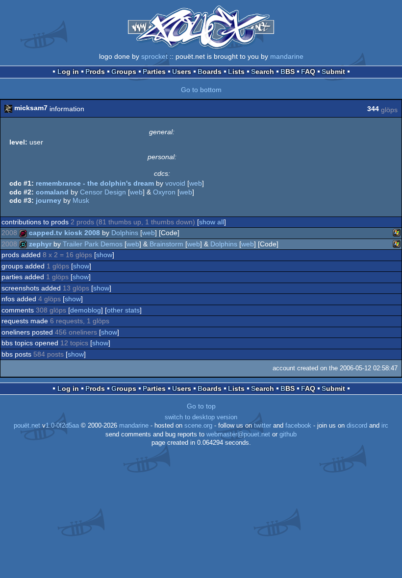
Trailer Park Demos (93, 244)
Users (181, 71)
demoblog (85, 310)
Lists (236, 71)
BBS (287, 71)
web (195, 183)
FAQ (308, 71)
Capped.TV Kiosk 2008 (64, 233)
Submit (333, 71)
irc (384, 425)
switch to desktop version (201, 417)
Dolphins (124, 233)
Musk (81, 200)
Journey (48, 200)
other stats (123, 310)
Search (262, 71)
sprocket (154, 56)
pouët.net (27, 425)
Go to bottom (201, 90)
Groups (123, 71)
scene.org (198, 425)
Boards (210, 71)
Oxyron (164, 192)
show (104, 255)
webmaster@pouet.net (238, 434)
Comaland (52, 192)
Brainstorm (166, 244)
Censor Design (103, 192)
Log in (68, 71)
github (288, 434)
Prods (95, 71)
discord (357, 425)
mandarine (286, 56)
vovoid (175, 183)
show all (211, 222)
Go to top (201, 406)
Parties (154, 71)
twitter (262, 425)
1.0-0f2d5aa (62, 425)
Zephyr (40, 244)
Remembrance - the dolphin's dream (95, 183)
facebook (298, 425)
